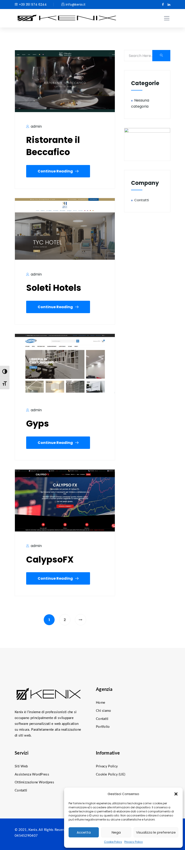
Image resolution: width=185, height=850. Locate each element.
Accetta (84, 832)
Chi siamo (103, 710)
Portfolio (103, 726)
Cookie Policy (113, 842)
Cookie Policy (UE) (110, 774)
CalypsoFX (50, 559)
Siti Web (21, 766)
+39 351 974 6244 (33, 4)
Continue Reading (55, 171)
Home (100, 702)
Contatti (141, 200)
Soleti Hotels (53, 288)
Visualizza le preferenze (156, 832)
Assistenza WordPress (32, 774)
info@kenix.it (76, 4)
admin (36, 126)
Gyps (37, 424)
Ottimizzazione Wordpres (34, 782)
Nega (116, 832)
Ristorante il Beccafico (53, 146)
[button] (176, 794)
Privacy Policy (133, 842)
